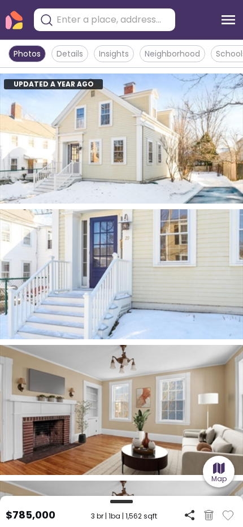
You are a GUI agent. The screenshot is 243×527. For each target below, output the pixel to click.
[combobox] (113, 20)
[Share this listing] (189, 514)
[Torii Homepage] (14, 20)
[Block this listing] (208, 515)
